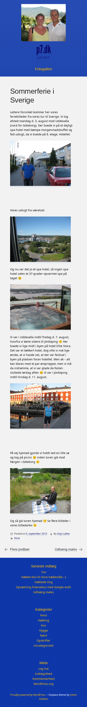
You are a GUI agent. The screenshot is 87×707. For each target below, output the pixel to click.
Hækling (43, 620)
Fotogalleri (43, 69)
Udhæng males (66, 549)
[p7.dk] (43, 22)
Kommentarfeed (44, 679)
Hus (43, 625)
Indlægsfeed (43, 674)
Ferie (17, 538)
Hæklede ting (44, 582)
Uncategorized (43, 645)
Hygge (43, 630)
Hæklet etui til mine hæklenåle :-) (43, 577)
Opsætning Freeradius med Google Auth (43, 587)
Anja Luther (63, 533)
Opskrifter (43, 640)
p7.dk (43, 49)
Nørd (43, 635)
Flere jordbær (20, 549)
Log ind (43, 669)
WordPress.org (44, 684)
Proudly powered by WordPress (28, 695)
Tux (43, 572)
